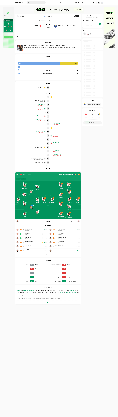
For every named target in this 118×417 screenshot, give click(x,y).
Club (24, 178)
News (62, 2)
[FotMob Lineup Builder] (8, 27)
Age (18, 178)
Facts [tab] (18, 37)
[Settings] (94, 3)
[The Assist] (59, 10)
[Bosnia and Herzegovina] (99, 115)
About (77, 2)
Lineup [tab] (24, 37)
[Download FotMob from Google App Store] (102, 3)
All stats (47, 78)
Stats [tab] (30, 37)
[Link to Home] (19, 2)
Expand (48, 302)
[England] (85, 115)
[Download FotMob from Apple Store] (99, 3)
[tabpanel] (59, 159)
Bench (47, 254)
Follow (76, 16)
